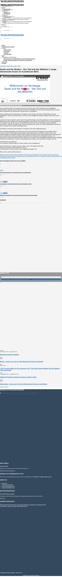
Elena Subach (43, 154)
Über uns (4, 24)
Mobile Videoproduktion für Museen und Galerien (16, 19)
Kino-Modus (18, 105)
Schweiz (6, 15)
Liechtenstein (7, 17)
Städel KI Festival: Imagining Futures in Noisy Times (18, 377)
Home (3, 8)
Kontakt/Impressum (7, 484)
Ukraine (48, 156)
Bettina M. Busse (5, 154)
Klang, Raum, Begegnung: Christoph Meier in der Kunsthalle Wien (15, 172)
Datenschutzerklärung (8, 486)
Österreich (6, 10)
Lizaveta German (12, 156)
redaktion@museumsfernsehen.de (7, 470)
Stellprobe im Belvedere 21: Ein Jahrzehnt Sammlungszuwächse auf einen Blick (18, 195)
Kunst (5, 156)
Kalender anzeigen (4, 386)
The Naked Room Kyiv (32, 156)
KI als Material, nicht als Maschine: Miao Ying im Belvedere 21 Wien (15, 184)
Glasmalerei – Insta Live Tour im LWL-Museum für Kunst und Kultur (23, 384)
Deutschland (7, 12)
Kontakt (4, 26)
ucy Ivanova (42, 156)
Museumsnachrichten (7, 9)
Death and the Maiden (16, 154)
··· (2, 27)
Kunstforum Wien (5, 66)
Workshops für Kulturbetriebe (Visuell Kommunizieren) (18, 21)
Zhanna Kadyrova (56, 156)
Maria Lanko (21, 156)
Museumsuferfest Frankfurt (9, 354)
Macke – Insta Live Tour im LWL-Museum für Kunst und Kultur (21, 361)
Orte (3, 18)
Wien (19, 66)
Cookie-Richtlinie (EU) (8, 487)
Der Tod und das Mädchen (31, 154)
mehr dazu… (3, 498)
